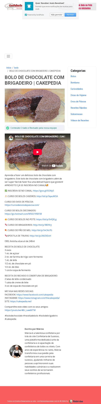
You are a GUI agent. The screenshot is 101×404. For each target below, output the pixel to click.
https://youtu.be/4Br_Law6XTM (20, 310)
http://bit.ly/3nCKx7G (42, 230)
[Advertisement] (50, 32)
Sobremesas (76, 114)
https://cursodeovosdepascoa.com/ (22, 205)
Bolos (73, 76)
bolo (16, 68)
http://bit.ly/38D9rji (42, 224)
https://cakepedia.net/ (21, 301)
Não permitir (56, 14)
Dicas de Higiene (78, 95)
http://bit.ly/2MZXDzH (40, 235)
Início (8, 68)
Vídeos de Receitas (80, 120)
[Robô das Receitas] (81, 401)
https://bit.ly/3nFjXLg (46, 219)
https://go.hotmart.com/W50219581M (23, 213)
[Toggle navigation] (8, 56)
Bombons (75, 82)
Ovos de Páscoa (78, 101)
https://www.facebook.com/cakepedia (34, 294)
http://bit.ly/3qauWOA (47, 196)
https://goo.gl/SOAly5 (43, 190)
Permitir (70, 14)
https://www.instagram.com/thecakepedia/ (39, 297)
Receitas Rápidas (79, 108)
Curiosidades (77, 89)
